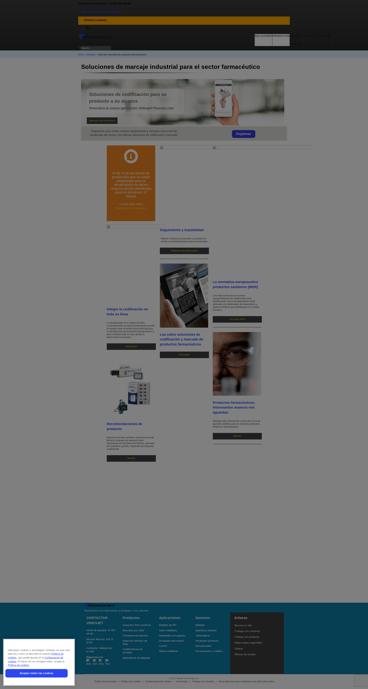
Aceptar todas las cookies (36, 673)
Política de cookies (18, 665)
